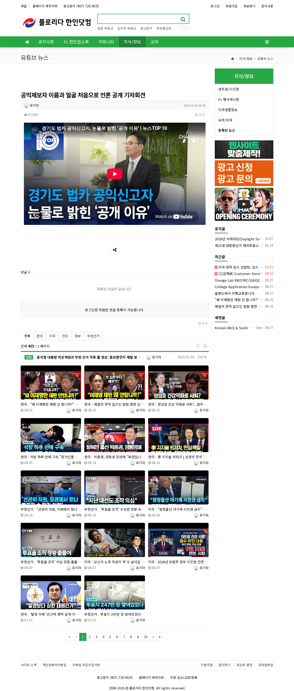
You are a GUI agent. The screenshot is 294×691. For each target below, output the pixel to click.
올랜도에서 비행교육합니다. (235, 293)
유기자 (34, 105)
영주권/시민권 (228, 89)
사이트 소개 (29, 665)
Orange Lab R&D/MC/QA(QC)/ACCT (239, 280)
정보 (78, 336)
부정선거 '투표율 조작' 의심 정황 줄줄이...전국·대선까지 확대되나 (51, 561)
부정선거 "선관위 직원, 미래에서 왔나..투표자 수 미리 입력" (51, 509)
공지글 (220, 228)
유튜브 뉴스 (265, 58)
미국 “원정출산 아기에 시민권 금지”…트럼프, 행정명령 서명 (178, 509)
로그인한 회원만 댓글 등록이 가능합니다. (114, 309)
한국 (40, 336)
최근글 (220, 256)
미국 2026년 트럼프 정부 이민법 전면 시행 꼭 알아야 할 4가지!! (178, 561)
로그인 (215, 6)
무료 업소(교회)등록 (183, 677)
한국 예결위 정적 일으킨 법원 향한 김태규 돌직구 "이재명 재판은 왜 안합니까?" (114, 404)
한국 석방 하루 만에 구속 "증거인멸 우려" (51, 456)
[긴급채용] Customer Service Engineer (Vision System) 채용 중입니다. (241, 273)
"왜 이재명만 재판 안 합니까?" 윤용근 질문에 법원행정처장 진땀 (239, 299)
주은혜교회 (163, 28)
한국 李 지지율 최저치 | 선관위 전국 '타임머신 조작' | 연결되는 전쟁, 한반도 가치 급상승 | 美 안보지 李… (178, 456)
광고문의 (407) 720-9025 (81, 6)
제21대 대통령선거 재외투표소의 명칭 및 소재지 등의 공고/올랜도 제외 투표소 (239, 245)
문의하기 (225, 665)
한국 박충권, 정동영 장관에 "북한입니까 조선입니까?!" (114, 456)
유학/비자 (225, 120)
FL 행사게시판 (228, 99)
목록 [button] (201, 114)
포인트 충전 (244, 665)
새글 (24, 6)
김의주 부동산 (126, 28)
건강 (65, 336)
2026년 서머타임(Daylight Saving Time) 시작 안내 (239, 238)
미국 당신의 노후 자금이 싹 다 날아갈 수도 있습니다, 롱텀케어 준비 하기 (114, 561)
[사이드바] (266, 41)
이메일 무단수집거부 (86, 665)
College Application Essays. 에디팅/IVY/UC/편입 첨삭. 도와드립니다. (239, 286)
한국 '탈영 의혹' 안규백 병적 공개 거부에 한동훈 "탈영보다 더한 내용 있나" (51, 614)
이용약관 (207, 665)
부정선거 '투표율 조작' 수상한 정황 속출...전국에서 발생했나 (114, 509)
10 (145, 636)
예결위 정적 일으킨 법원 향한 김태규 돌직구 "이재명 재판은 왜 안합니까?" (239, 306)
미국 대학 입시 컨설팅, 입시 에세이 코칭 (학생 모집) (241, 267)
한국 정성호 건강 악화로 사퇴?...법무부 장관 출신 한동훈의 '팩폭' (178, 404)
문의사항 (267, 6)
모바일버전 (265, 665)
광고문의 (146, 28)
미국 (52, 336)
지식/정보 (245, 58)
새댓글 (220, 317)
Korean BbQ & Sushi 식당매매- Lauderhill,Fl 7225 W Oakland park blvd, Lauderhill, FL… (234, 327)
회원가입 (231, 6)
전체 (27, 336)
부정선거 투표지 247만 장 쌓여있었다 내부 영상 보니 (114, 614)
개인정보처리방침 (54, 665)
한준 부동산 (105, 28)
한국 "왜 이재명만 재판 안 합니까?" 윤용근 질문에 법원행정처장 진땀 (51, 404)
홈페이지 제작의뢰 (45, 6)
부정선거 (93, 336)
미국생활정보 (227, 109)
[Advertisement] (114, 78)
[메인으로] (27, 41)
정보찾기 (249, 6)
